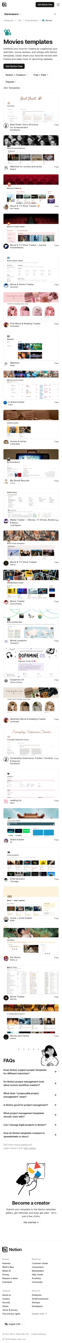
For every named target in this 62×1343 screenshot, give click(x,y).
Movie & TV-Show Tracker (23, 562)
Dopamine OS (17, 679)
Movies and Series (19, 1035)
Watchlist (14, 362)
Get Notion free (14, 66)
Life (19, 20)
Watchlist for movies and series (26, 166)
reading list (15, 800)
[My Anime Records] (31, 463)
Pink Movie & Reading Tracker (25, 323)
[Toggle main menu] (58, 4)
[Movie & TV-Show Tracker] (31, 545)
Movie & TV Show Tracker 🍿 (25, 205)
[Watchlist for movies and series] (31, 149)
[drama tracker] (31, 822)
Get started (31, 1222)
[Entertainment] (31, 861)
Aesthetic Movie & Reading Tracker (28, 719)
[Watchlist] (31, 345)
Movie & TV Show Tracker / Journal (28, 245)
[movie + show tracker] (31, 901)
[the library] (31, 940)
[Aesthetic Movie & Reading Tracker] (31, 701)
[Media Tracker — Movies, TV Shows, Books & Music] (31, 502)
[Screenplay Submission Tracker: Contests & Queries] (31, 741)
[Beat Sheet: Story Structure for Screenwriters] (31, 107)
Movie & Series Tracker (22, 284)
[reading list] (31, 783)
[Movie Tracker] (31, 584)
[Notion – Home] (4, 4)
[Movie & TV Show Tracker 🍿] (31, 188)
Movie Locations (18, 640)
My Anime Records (19, 480)
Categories (8, 20)
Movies (48, 20)
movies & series (18, 441)
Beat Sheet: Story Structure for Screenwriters (24, 126)
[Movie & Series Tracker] (31, 267)
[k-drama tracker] (31, 385)
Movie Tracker (17, 601)
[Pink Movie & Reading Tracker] (31, 306)
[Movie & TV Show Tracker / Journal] (31, 228)
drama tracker (17, 839)
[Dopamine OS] (31, 662)
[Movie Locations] (31, 623)
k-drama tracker (16, 402)
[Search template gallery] (55, 14)
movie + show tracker (21, 918)
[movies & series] (31, 424)
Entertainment (31, 20)
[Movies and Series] (31, 1018)
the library (15, 957)
